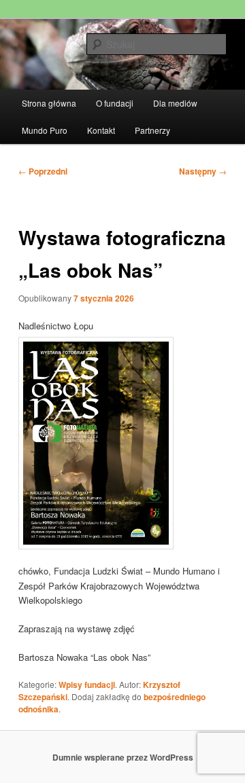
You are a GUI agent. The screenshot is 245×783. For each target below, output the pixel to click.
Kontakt (101, 130)
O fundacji (114, 103)
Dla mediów (175, 103)
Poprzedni (42, 171)
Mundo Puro (44, 130)
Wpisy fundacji (87, 684)
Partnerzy (152, 130)
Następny (203, 171)
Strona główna (49, 103)
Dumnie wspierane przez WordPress (122, 757)
